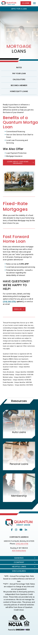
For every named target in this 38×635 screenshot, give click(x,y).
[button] (25, 3)
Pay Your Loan (19, 73)
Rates (19, 67)
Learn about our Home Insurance (17, 162)
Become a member (24, 85)
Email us (18, 309)
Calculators (19, 79)
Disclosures (19, 571)
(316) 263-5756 (22, 544)
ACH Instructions (19, 551)
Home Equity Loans (19, 91)
